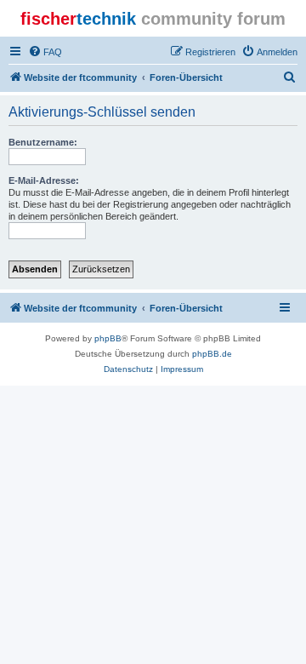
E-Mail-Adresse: (43, 180)
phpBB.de (212, 353)
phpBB (108, 338)
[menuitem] (45, 52)
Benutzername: (42, 142)
